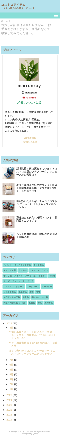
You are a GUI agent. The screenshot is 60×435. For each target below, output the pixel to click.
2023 (9, 405)
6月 (12, 364)
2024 (9, 400)
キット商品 (39, 265)
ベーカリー (47, 286)
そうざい (42, 276)
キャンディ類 (10, 270)
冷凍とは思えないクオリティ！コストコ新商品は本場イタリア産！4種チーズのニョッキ (36, 187)
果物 (32, 292)
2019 (9, 419)
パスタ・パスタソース (14, 286)
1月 (12, 389)
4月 (12, 374)
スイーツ (18, 276)
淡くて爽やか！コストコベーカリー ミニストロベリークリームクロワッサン (32, 352)
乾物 (38, 292)
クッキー (22, 270)
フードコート (33, 286)
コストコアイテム (13, 4)
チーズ (7, 281)
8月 (12, 327)
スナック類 (30, 276)
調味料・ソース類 (40, 297)
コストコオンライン (39, 270)
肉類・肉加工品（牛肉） (15, 303)
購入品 (26, 297)
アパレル (8, 265)
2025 (9, 395)
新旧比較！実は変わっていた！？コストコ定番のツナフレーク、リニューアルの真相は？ (36, 171)
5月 (12, 369)
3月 (12, 379)
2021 (9, 414)
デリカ (30, 281)
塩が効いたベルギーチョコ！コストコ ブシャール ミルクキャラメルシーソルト (36, 204)
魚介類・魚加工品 (12, 297)
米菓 (40, 303)
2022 (9, 409)
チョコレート (18, 281)
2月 (12, 384)
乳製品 (32, 303)
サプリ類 (8, 276)
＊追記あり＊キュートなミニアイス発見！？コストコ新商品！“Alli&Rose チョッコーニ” (32, 335)
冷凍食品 (48, 303)
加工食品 (22, 292)
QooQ (35, 434)
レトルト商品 (10, 292)
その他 (52, 276)
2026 (9, 323)
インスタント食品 (22, 265)
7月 (12, 359)
